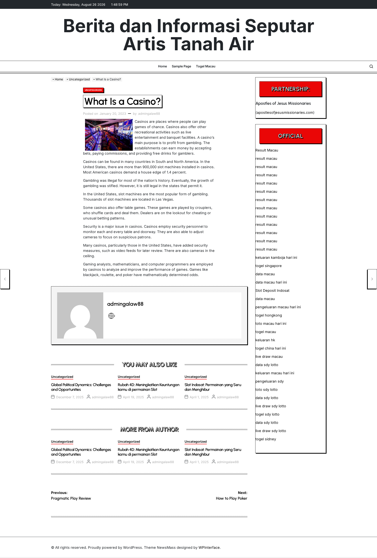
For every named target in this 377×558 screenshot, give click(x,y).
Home (162, 66)
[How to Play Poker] (372, 279)
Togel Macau (205, 66)
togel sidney (265, 439)
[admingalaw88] (80, 315)
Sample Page (181, 66)
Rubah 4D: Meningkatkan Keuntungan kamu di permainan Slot (148, 387)
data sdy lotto (266, 422)
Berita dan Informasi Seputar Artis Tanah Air (188, 35)
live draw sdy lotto (270, 431)
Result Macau (266, 150)
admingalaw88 (149, 114)
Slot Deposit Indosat (272, 290)
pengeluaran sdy (269, 381)
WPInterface (209, 547)
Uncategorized (93, 90)
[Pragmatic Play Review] (4, 279)
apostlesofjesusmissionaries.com (285, 112)
